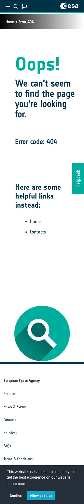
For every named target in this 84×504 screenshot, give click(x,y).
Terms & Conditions (18, 459)
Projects (10, 393)
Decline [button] (16, 495)
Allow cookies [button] (41, 495)
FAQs (7, 446)
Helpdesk (10, 433)
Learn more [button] (16, 484)
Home (10, 22)
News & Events (15, 407)
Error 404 (26, 22)
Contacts (38, 232)
